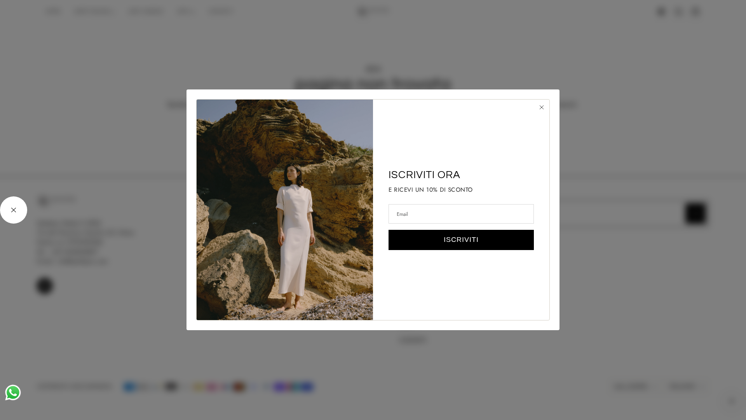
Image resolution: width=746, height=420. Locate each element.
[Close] (541, 107)
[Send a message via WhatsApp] (13, 392)
